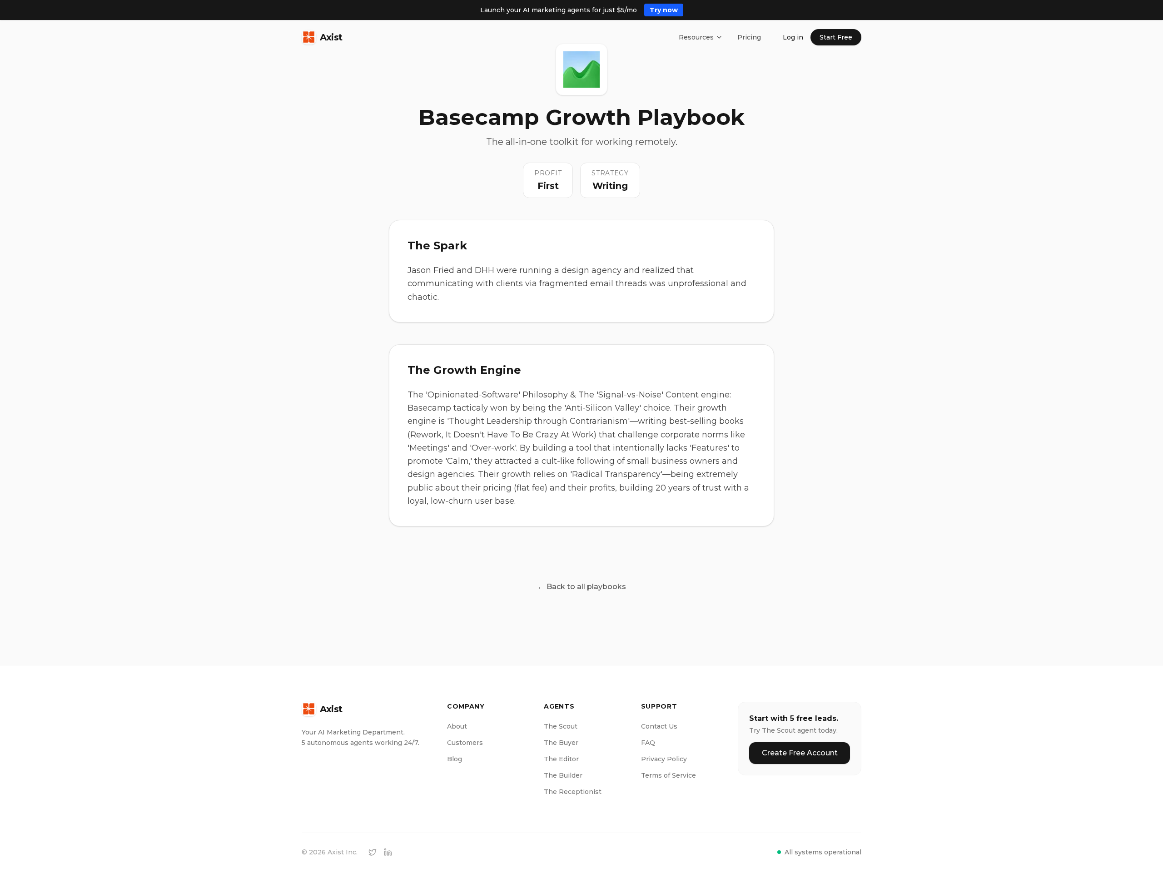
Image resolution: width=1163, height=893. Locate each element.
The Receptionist (572, 792)
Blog (454, 759)
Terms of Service (668, 775)
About (457, 726)
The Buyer (561, 743)
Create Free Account (800, 753)
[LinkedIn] (388, 852)
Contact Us (659, 726)
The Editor (561, 759)
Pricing (749, 37)
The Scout (560, 726)
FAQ (648, 743)
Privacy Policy (664, 759)
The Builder (563, 775)
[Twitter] (372, 852)
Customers (465, 743)
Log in (793, 37)
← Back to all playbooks (581, 586)
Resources (696, 37)
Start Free (836, 37)
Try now (664, 10)
